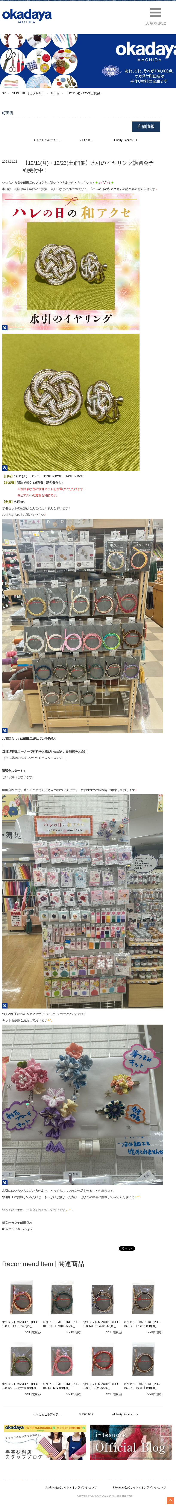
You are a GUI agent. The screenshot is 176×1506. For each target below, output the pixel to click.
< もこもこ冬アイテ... (47, 140)
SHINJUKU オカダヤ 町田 (28, 93)
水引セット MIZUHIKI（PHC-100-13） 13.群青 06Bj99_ (101, 1324)
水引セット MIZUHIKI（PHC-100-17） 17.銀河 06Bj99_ (142, 1324)
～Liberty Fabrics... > (124, 140)
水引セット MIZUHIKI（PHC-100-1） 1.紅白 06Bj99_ (20, 1324)
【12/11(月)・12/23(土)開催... (84, 93)
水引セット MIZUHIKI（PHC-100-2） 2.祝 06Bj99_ (101, 1386)
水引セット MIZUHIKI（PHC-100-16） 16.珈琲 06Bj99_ (142, 1386)
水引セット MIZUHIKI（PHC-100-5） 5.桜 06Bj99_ (61, 1386)
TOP (3, 93)
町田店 (55, 93)
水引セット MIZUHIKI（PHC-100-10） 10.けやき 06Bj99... (20, 1386)
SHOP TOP (86, 140)
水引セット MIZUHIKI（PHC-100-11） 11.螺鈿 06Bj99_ (61, 1324)
